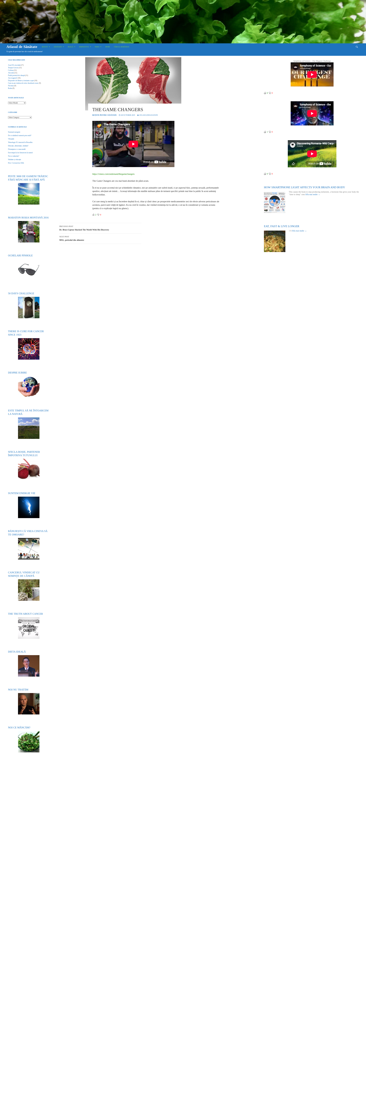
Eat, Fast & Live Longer (281, 226)
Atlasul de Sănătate (21, 47)
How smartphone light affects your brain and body (304, 187)
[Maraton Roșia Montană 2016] (28, 231)
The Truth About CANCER (25, 613)
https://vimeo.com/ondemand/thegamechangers (113, 174)
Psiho (97, 47)
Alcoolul (11, 73)
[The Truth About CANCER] (28, 628)
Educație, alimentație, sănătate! (18, 146)
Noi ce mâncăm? (13, 156)
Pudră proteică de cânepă (16, 75)
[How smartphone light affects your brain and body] (276, 202)
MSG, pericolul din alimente (71, 238)
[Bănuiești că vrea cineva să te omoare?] (28, 548)
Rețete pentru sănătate (104, 115)
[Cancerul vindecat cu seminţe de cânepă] (28, 590)
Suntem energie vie (21, 493)
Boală (70, 47)
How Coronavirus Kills (16, 163)
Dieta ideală (17, 651)
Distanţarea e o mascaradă (16, 149)
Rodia (10, 88)
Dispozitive (84, 47)
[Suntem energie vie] (28, 507)
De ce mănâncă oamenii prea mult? (19, 135)
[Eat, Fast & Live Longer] (276, 241)
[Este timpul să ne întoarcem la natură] (28, 428)
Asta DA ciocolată (14, 65)
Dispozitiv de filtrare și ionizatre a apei (21, 81)
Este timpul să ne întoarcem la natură (20, 153)
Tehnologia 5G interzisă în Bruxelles (20, 142)
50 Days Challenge (21, 293)
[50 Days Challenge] (28, 307)
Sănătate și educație (14, 159)
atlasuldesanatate (148, 115)
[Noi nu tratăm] (28, 703)
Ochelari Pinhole (20, 255)
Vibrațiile (11, 139)
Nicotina (11, 86)
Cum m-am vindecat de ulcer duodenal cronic (23, 83)
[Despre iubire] (28, 387)
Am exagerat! (12, 78)
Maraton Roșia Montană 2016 (28, 217)
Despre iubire (17, 372)
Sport (107, 47)
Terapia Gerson (13, 68)
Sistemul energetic (14, 132)
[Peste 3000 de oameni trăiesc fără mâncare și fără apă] (28, 194)
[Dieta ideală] (28, 666)
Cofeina (10, 70)
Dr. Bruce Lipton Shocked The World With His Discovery (84, 228)
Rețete (45, 47)
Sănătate (58, 47)
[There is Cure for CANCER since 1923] (28, 349)
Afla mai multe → (312, 194)
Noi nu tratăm (18, 689)
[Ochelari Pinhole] (28, 269)
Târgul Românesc (121, 47)
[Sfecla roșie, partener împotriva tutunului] (28, 469)
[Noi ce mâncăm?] (28, 741)
